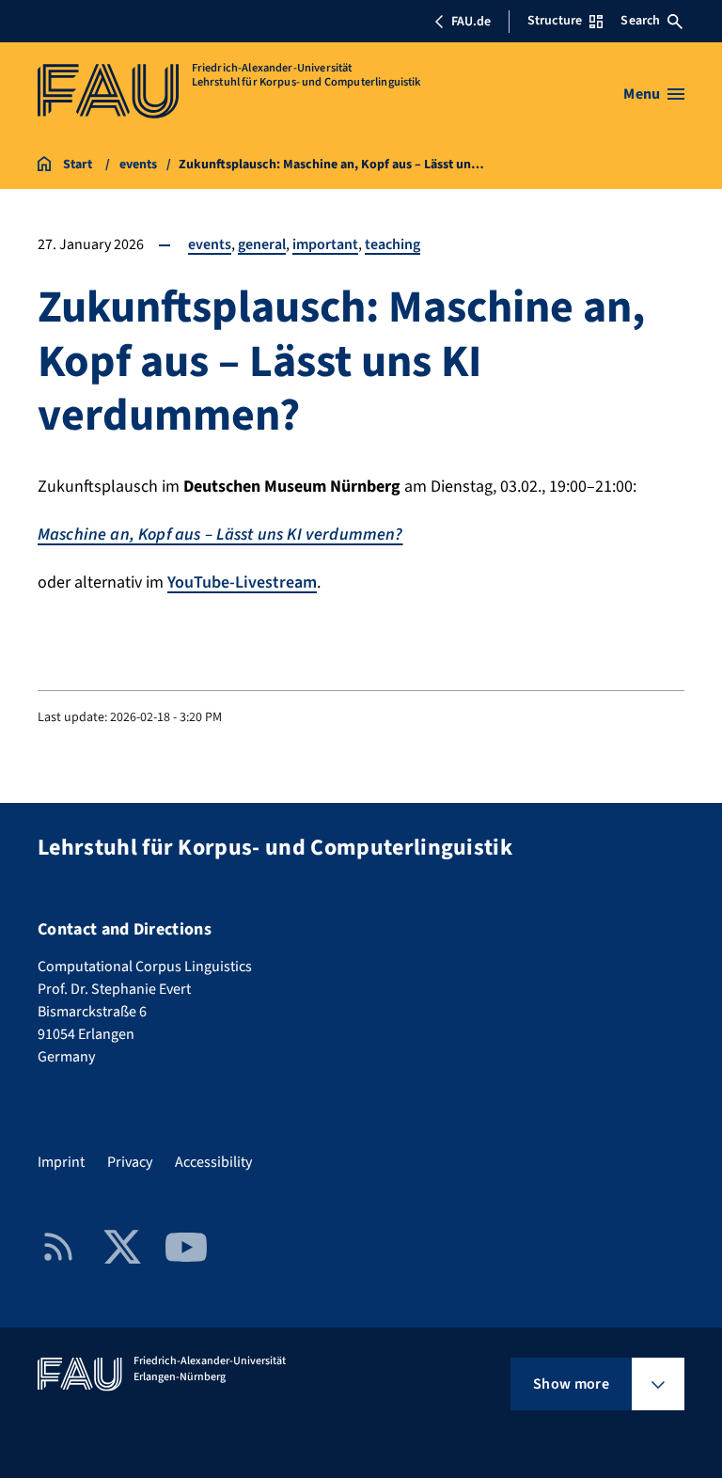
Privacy (129, 1162)
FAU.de (471, 21)
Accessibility (213, 1162)
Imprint (61, 1162)
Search (640, 20)
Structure (554, 20)
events (209, 244)
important (325, 244)
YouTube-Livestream (242, 582)
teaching (392, 244)
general (262, 244)
